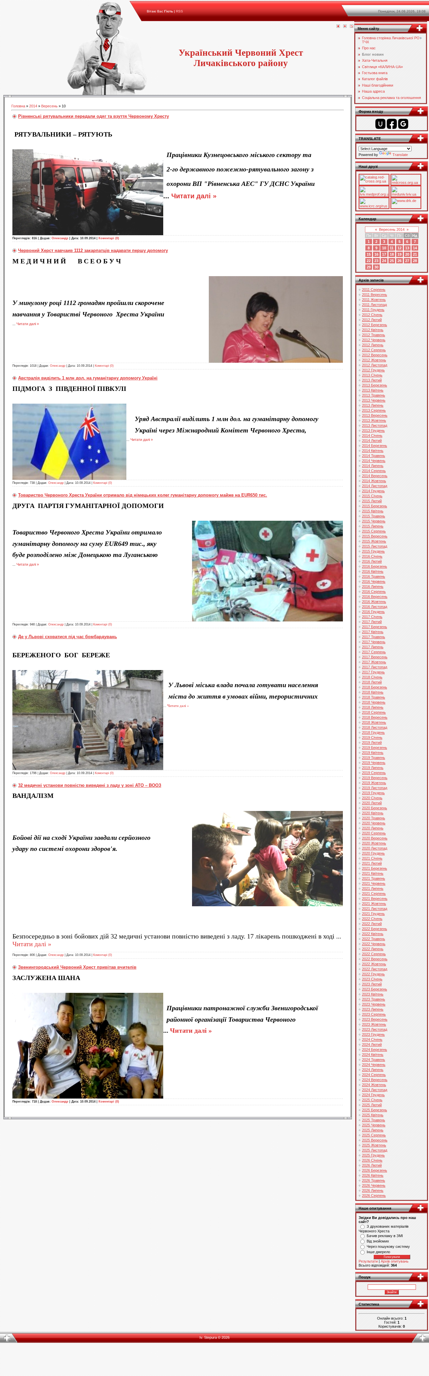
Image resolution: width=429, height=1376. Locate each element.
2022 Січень (372, 919)
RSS (179, 11)
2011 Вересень (374, 295)
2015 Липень (372, 526)
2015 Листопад (374, 546)
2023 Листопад (374, 1029)
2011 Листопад (374, 305)
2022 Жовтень (374, 964)
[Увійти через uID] (380, 124)
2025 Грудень (373, 1155)
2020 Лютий (372, 803)
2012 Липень (372, 345)
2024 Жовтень (374, 1085)
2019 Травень (373, 758)
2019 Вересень (374, 778)
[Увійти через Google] (403, 124)
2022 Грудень (373, 974)
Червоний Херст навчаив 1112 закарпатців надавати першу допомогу (93, 250)
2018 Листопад (374, 727)
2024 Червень (373, 1065)
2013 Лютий (372, 380)
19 (399, 254)
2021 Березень (374, 868)
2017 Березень (374, 627)
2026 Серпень (374, 1195)
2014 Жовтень (374, 481)
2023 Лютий (372, 984)
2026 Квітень (372, 1175)
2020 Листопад (374, 848)
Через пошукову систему (388, 1246)
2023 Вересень (374, 1019)
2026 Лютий (372, 1165)
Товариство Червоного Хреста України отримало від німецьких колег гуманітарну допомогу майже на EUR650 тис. (142, 495)
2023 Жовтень (374, 1024)
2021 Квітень (372, 873)
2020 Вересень (374, 838)
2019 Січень (372, 737)
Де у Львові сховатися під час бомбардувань (67, 636)
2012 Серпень (374, 350)
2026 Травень (373, 1180)
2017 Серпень (374, 652)
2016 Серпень (374, 592)
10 (384, 248)
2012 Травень (373, 335)
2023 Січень (372, 979)
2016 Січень (372, 556)
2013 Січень (372, 375)
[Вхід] (351, 26)
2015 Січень (372, 496)
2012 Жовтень (374, 360)
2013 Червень (373, 400)
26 (399, 261)
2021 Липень (372, 888)
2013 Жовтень (374, 420)
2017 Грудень (373, 672)
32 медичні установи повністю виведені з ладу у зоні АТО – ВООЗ (89, 785)
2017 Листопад (374, 667)
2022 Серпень (374, 954)
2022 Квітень (372, 934)
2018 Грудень (373, 732)
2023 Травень (373, 999)
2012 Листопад (374, 365)
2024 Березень (374, 1050)
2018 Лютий (372, 682)
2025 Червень (373, 1125)
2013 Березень (374, 385)
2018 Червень (373, 702)
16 (376, 254)
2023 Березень (374, 989)
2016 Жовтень (374, 602)
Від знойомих (378, 1241)
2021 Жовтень (374, 904)
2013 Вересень (374, 415)
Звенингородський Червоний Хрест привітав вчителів (77, 967)
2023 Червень (373, 1004)
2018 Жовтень (374, 722)
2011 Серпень (373, 290)
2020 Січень (372, 798)
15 (369, 254)
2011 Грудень (373, 310)
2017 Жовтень (374, 662)
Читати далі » (194, 196)
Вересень (49, 106)
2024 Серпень (374, 1075)
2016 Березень (374, 566)
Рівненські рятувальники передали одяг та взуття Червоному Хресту (93, 116)
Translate (400, 155)
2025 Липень (372, 1130)
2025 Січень (372, 1100)
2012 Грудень (373, 370)
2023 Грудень (373, 1034)
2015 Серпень (374, 531)
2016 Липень (372, 586)
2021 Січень (372, 858)
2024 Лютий (372, 1044)
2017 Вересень (374, 657)
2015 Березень (374, 506)
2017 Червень (373, 642)
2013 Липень (372, 405)
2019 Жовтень (374, 783)
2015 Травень (373, 516)
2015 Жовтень (374, 541)
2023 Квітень (372, 994)
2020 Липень (372, 828)
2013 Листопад (374, 425)
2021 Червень (373, 883)
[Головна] (338, 26)
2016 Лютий (372, 561)
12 (399, 248)
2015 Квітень (372, 511)
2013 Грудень (373, 430)
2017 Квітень (372, 632)
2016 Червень (373, 581)
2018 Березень (374, 687)
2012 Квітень (372, 330)
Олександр (60, 238)
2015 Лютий (372, 501)
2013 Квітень (372, 390)
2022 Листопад (374, 969)
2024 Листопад (374, 1090)
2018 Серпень (374, 712)
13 (407, 248)
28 (415, 261)
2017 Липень (372, 647)
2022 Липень (372, 949)
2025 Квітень (372, 1115)
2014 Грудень (373, 491)
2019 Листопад (374, 788)
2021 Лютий (372, 863)
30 (376, 267)
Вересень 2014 (392, 229)
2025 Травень (373, 1120)
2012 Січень (372, 315)
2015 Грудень (373, 551)
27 (407, 261)
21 (415, 254)
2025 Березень (374, 1110)
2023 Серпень (374, 1014)
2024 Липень (372, 1070)
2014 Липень (372, 466)
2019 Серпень (374, 773)
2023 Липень (372, 1009)
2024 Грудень (373, 1095)
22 (369, 261)
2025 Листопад (374, 1150)
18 (392, 254)
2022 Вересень (374, 959)
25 (392, 261)
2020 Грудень (373, 853)
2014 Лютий (372, 441)
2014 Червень (373, 461)
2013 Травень (373, 395)
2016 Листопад (374, 607)
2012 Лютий (372, 320)
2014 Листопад (374, 486)
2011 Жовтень (374, 300)
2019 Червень (373, 763)
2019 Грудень (373, 793)
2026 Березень (374, 1170)
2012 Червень (373, 340)
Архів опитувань (395, 1261)
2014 (33, 106)
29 (369, 267)
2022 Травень (373, 939)
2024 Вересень (374, 1080)
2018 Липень (372, 707)
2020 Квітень (372, 813)
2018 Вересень (374, 717)
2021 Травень (373, 878)
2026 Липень (372, 1190)
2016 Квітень (372, 571)
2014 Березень (374, 446)
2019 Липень (372, 768)
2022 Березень (374, 929)
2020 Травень (373, 818)
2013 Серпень (374, 410)
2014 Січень (372, 436)
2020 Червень (373, 823)
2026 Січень (372, 1160)
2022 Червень (373, 944)
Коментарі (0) (109, 238)
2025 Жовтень (374, 1145)
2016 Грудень (373, 612)
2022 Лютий (372, 924)
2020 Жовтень (374, 843)
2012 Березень (374, 325)
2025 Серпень (374, 1135)
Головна (18, 106)
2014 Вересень (374, 476)
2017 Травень (373, 637)
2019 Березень (374, 748)
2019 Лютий (372, 743)
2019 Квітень (372, 753)
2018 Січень (372, 677)
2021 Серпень (374, 893)
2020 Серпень (374, 833)
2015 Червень (373, 521)
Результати (368, 1261)
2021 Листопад (374, 909)
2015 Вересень (374, 536)
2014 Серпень (374, 471)
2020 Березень (374, 808)
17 (384, 254)
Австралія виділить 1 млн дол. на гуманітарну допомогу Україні (88, 377)
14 (415, 248)
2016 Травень (373, 576)
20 (407, 254)
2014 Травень (373, 456)
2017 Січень (372, 617)
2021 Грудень (373, 914)
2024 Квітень (372, 1055)
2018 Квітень (372, 692)
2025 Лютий (372, 1105)
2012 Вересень (374, 355)
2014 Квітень (372, 451)
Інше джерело (378, 1252)
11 (391, 248)
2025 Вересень (374, 1140)
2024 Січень (372, 1039)
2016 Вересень (374, 597)
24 (384, 261)
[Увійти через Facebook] (392, 124)
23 (376, 261)
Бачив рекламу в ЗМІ (385, 1236)
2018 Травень (373, 697)
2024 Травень (373, 1060)
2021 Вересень (374, 899)
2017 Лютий (372, 622)
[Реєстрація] (345, 26)
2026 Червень (373, 1185)
